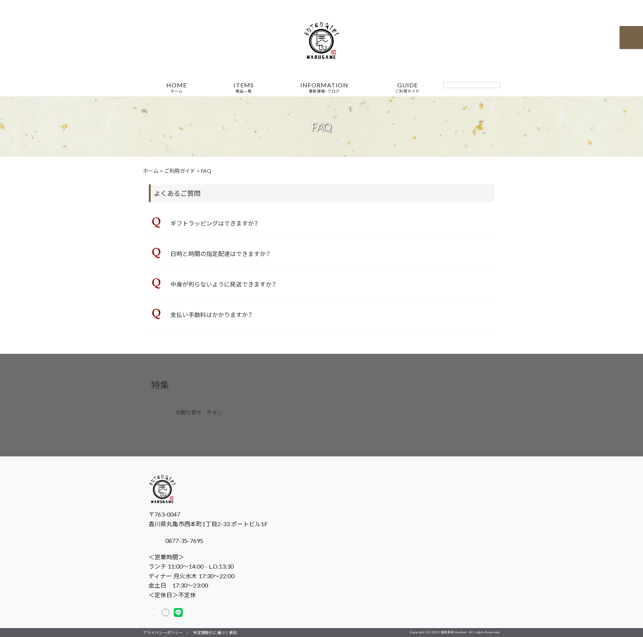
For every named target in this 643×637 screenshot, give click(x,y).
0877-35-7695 (183, 540)
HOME (176, 88)
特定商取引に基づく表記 (215, 632)
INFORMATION (324, 88)
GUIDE (407, 88)
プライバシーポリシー (163, 632)
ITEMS (244, 88)
